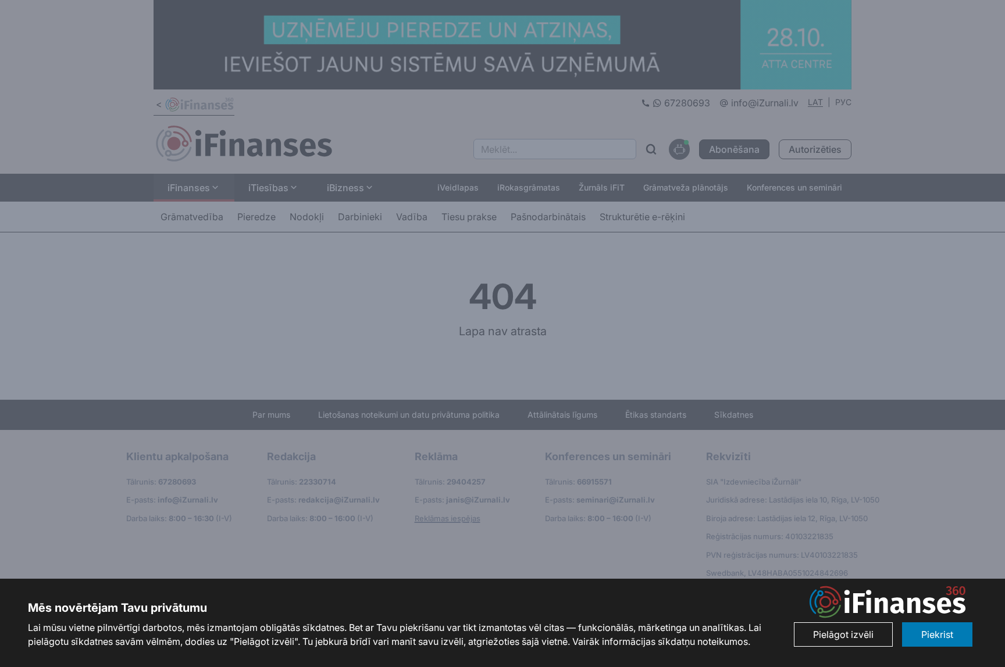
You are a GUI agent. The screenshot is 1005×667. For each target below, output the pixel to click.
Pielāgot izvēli (843, 634)
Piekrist (937, 634)
